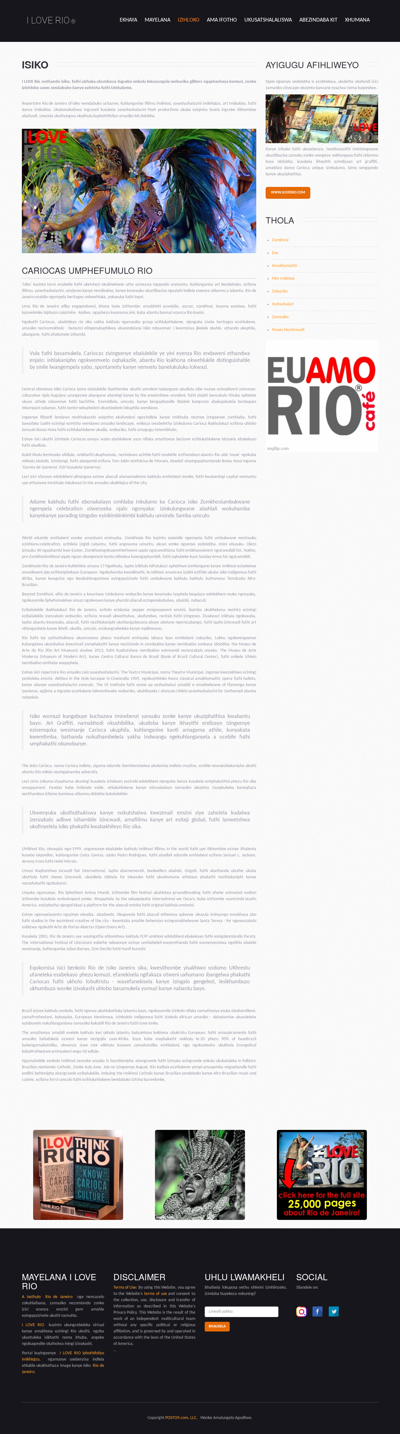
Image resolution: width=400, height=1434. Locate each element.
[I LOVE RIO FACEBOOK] (317, 1311)
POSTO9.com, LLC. (181, 1418)
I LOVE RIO (51, 20)
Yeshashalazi (283, 304)
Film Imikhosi (283, 278)
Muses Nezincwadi (288, 330)
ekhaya (128, 20)
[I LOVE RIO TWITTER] (334, 1311)
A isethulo (33, 1297)
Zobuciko (280, 291)
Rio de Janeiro (58, 1297)
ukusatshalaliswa (268, 20)
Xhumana (357, 20)
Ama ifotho (222, 20)
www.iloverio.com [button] (288, 192)
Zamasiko (280, 317)
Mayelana (157, 20)
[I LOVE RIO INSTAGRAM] (301, 1311)
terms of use (155, 1293)
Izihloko (188, 20)
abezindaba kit (318, 20)
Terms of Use (124, 1287)
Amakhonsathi (284, 265)
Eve (275, 253)
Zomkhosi (280, 240)
